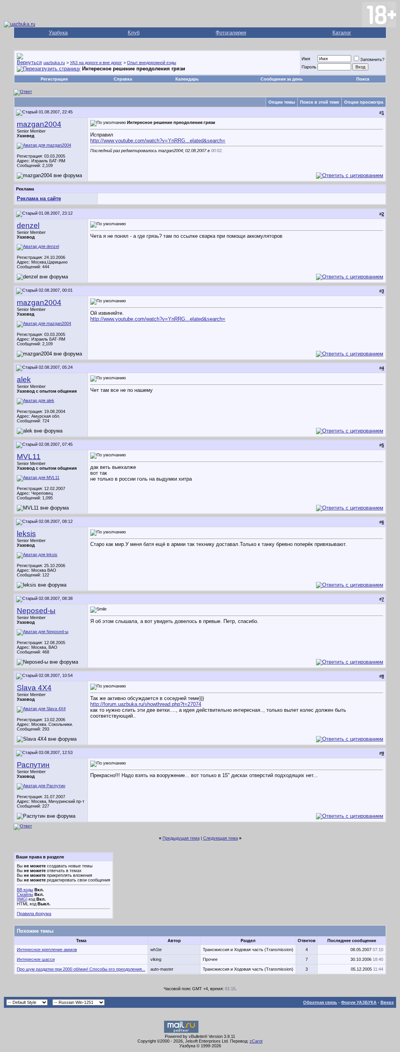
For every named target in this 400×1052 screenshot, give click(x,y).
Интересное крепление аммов (47, 949)
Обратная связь (320, 1002)
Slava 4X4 (34, 688)
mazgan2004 (39, 124)
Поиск (363, 79)
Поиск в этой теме (319, 102)
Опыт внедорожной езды (151, 62)
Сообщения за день (282, 79)
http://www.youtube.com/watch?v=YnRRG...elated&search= (157, 141)
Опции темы (281, 102)
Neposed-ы (36, 611)
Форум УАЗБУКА (359, 1002)
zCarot (256, 1041)
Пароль (309, 67)
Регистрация (54, 79)
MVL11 (29, 456)
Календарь (187, 79)
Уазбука (58, 33)
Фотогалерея (231, 33)
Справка (123, 79)
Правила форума (34, 913)
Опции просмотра (363, 102)
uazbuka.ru (54, 62)
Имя (306, 58)
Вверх (387, 1002)
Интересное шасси (36, 959)
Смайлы (25, 894)
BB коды (25, 889)
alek (24, 379)
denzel (28, 225)
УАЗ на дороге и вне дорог (96, 62)
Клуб (133, 33)
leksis (26, 534)
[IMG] (22, 899)
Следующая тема (220, 838)
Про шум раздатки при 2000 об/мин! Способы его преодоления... (81, 969)
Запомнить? (372, 59)
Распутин (33, 765)
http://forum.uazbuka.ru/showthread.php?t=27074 (145, 704)
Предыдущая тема (181, 838)
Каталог (341, 33)
